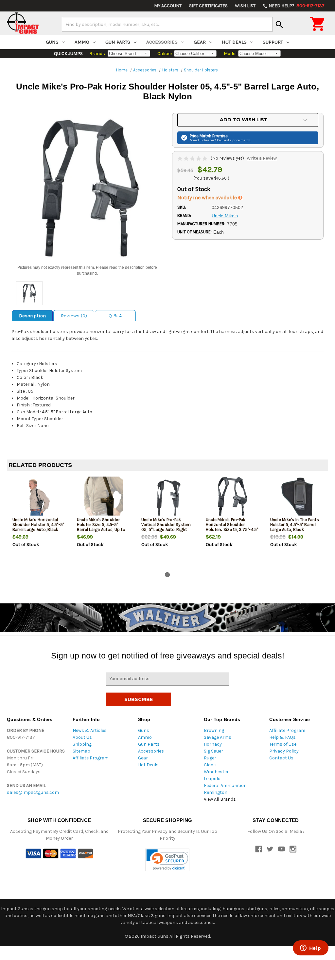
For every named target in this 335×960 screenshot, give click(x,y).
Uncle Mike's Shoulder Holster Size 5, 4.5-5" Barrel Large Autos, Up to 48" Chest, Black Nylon (101, 527)
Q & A (115, 316)
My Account (168, 6)
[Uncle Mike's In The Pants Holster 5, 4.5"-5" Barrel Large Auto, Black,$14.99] (297, 498)
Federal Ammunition (225, 785)
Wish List (245, 6)
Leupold (212, 778)
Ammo (82, 42)
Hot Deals (234, 42)
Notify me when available (207, 197)
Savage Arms (217, 737)
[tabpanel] (39, 522)
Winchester (216, 771)
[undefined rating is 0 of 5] (192, 158)
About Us (82, 737)
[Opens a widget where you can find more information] (310, 948)
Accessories (162, 42)
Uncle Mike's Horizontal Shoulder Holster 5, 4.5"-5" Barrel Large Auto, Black (38, 524)
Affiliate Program (91, 758)
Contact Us (281, 758)
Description (32, 316)
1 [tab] (167, 574)
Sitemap (81, 751)
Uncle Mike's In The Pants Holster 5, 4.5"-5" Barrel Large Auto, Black (294, 524)
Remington (215, 792)
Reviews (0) (74, 316)
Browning (214, 730)
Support (273, 42)
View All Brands (220, 799)
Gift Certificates (208, 6)
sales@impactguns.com (33, 792)
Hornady (213, 744)
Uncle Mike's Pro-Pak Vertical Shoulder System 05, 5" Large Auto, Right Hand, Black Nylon (166, 527)
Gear (200, 42)
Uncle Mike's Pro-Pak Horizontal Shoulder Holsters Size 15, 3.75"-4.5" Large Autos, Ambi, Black (232, 527)
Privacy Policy (284, 751)
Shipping (82, 744)
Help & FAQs (282, 737)
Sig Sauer (213, 751)
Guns (52, 42)
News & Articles (90, 730)
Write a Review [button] (262, 158)
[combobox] (167, 24)
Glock (210, 765)
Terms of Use (282, 744)
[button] (167, 860)
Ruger (210, 758)
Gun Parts (117, 42)
